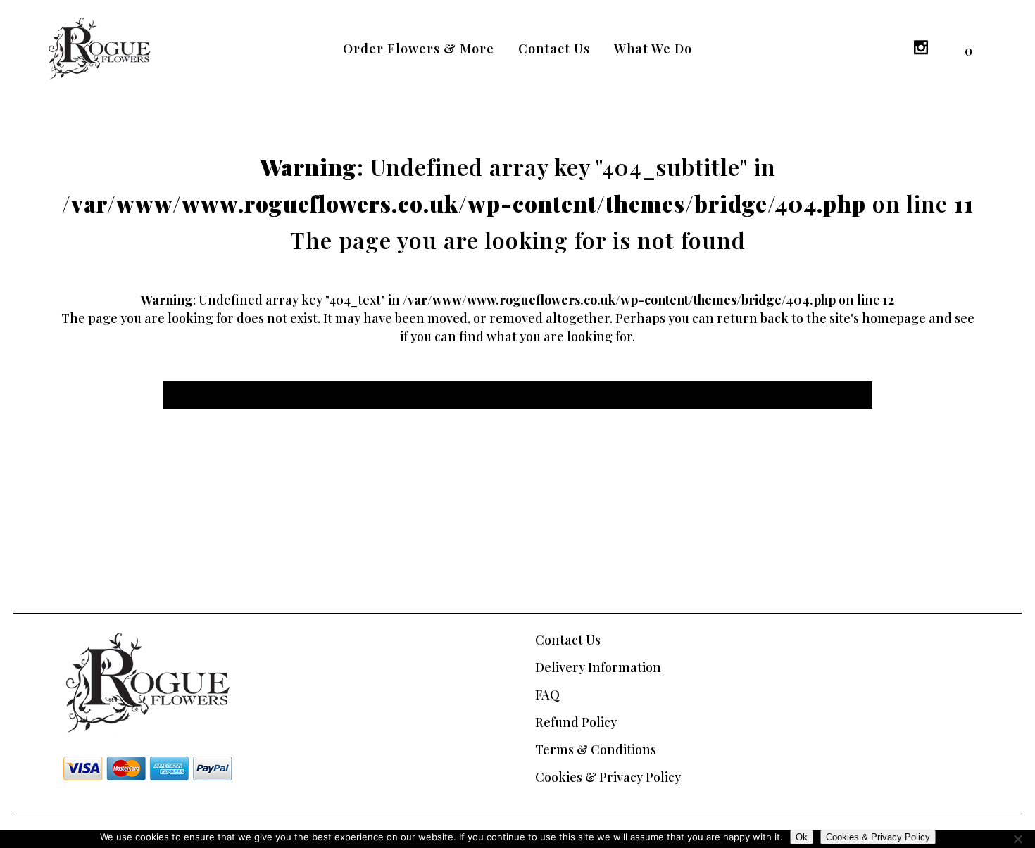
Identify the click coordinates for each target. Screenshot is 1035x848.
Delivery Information (598, 667)
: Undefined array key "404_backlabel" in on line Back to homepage (517, 395)
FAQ (547, 694)
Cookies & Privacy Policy (608, 777)
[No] (1017, 839)
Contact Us (568, 639)
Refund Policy (576, 722)
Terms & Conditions (595, 749)
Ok (802, 837)
